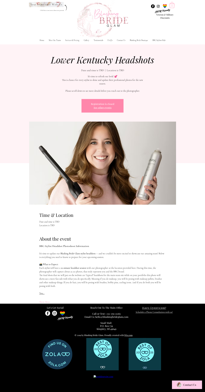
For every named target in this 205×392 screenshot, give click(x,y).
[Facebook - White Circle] (47, 313)
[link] (172, 5)
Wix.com (128, 335)
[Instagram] (158, 6)
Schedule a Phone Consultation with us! (154, 312)
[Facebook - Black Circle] (153, 6)
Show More (44, 302)
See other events (103, 107)
